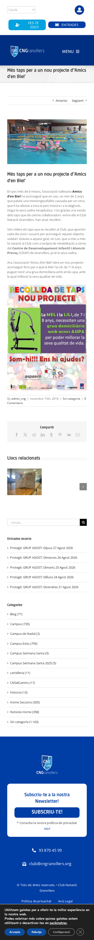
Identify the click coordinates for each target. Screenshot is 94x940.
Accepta (14, 932)
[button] (10, 486)
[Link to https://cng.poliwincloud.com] (79, 10)
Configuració (61, 932)
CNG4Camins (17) (22, 682)
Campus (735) (20, 624)
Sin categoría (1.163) (24, 722)
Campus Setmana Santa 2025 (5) (33, 663)
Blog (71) (16, 614)
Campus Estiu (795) (23, 643)
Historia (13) (18, 692)
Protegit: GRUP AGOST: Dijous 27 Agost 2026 (41, 548)
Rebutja (36, 932)
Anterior (61, 100)
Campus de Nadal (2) (25, 633)
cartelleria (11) (20, 673)
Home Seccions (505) (25, 702)
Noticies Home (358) (24, 712)
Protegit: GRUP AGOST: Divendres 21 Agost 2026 (44, 587)
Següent (78, 100)
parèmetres (58, 923)
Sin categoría (71, 399)
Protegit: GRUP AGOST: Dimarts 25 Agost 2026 (42, 567)
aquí (47, 828)
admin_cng (18, 399)
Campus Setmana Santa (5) (29, 653)
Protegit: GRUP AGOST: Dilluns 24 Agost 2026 (42, 577)
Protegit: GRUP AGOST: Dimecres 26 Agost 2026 (43, 557)
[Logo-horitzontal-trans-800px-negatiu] (28, 46)
